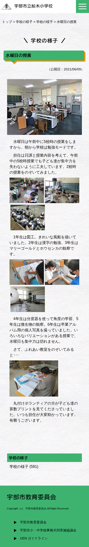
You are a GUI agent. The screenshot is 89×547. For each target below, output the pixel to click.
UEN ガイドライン (34, 538)
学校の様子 (24, 22)
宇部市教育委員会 (33, 522)
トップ (7, 22)
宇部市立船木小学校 (33, 6)
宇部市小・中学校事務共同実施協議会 (48, 530)
